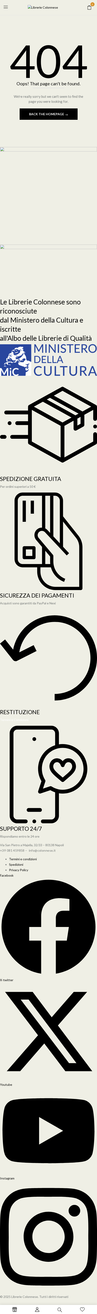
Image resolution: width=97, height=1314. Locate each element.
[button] (89, 7)
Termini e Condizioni (14, 720)
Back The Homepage (47, 114)
